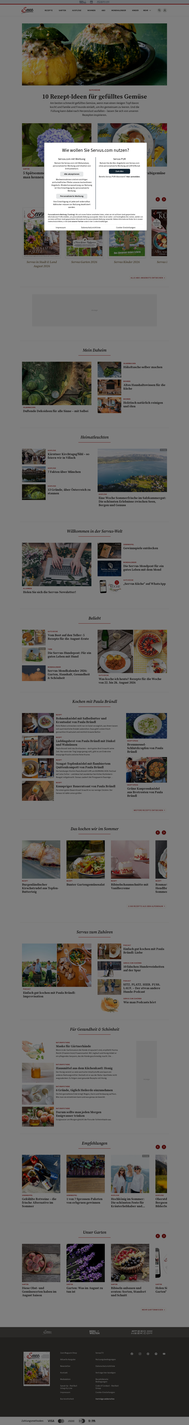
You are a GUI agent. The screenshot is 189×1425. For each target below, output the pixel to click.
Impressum (61, 227)
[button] (119, 171)
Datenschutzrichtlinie (91, 227)
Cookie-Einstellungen (125, 227)
